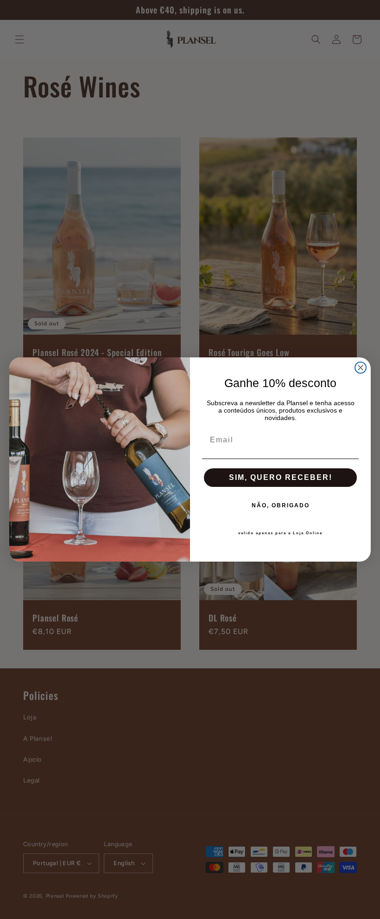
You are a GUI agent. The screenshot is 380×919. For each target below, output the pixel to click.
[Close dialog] (360, 367)
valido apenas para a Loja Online (280, 533)
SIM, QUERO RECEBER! (280, 477)
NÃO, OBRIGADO (281, 505)
